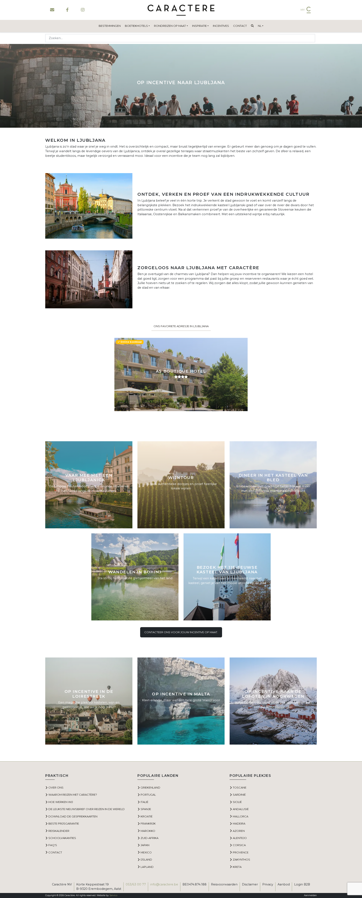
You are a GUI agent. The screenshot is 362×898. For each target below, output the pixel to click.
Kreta (237, 866)
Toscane (239, 787)
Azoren (239, 830)
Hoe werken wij (60, 802)
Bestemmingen (110, 25)
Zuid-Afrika (149, 838)
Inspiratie (199, 25)
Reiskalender (58, 830)
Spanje (146, 809)
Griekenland (150, 787)
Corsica (239, 845)
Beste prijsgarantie (63, 823)
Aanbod (284, 884)
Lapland (147, 866)
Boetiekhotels (136, 25)
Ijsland (146, 859)
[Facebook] (67, 10)
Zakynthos (241, 859)
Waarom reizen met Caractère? (72, 794)
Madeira (239, 823)
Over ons (55, 787)
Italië (144, 802)
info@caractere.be (164, 884)
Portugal (148, 794)
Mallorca (240, 816)
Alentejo (240, 838)
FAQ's (52, 845)
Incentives (221, 25)
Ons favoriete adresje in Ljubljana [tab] (181, 326)
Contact (240, 25)
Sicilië (237, 802)
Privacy (267, 884)
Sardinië (239, 794)
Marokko (148, 830)
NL (259, 25)
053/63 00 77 (136, 884)
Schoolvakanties (62, 838)
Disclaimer (250, 884)
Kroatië (147, 816)
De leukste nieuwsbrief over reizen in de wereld (86, 809)
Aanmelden (310, 895)
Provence (240, 852)
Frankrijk (148, 823)
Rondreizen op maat (170, 25)
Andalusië (241, 809)
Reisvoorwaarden (224, 884)
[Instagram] (82, 10)
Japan (145, 845)
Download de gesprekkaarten (72, 816)
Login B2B (302, 884)
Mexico (146, 852)
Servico (113, 895)
